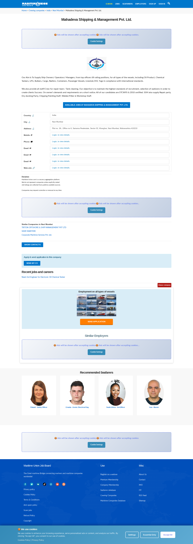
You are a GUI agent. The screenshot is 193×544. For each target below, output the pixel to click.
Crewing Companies (108, 495)
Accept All (167, 535)
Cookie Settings (96, 41)
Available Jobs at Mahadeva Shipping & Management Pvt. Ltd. (96, 105)
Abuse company (164, 285)
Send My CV (32, 263)
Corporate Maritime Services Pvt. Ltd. (37, 235)
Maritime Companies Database (112, 501)
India (49, 11)
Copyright (28, 521)
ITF (140, 490)
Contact (142, 480)
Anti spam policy (30, 505)
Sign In (162, 4)
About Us (143, 474)
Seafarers (127, 4)
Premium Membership (109, 480)
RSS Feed (143, 495)
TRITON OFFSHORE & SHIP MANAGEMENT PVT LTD (44, 227)
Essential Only (149, 535)
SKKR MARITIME (29, 231)
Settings (132, 535)
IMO (141, 485)
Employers (140, 4)
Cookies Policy (24, 540)
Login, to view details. (61, 135)
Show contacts (32, 245)
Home (24, 11)
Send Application (96, 322)
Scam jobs (28, 510)
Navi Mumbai (58, 11)
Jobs (117, 4)
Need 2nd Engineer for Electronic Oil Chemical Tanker (43, 277)
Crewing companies (37, 11)
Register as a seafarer (109, 474)
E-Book (109, 4)
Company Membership (109, 485)
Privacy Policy (38, 540)
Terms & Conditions (32, 500)
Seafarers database (108, 490)
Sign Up (152, 4)
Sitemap (142, 501)
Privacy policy (29, 489)
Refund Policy (29, 516)
